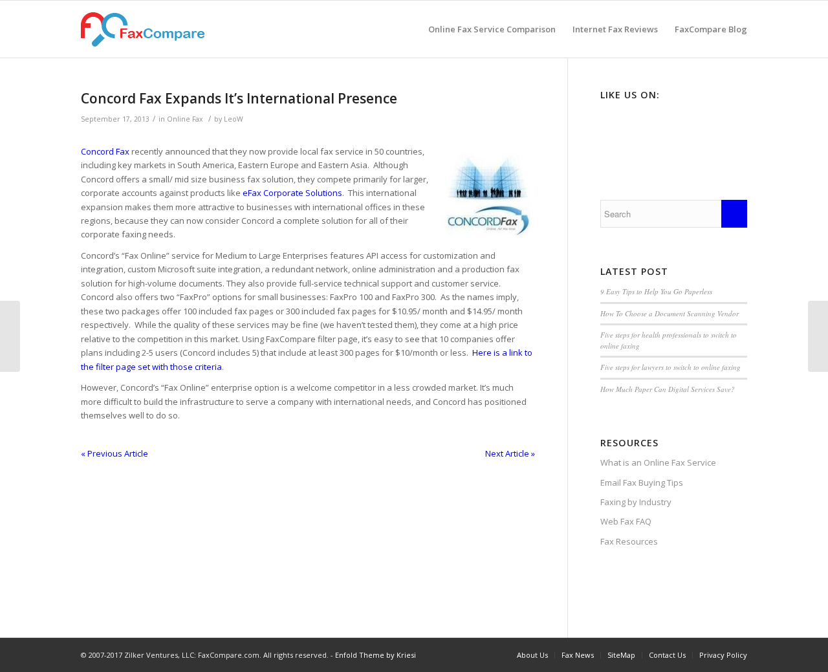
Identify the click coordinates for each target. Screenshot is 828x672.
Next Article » (510, 453)
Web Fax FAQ (625, 521)
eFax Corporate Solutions (292, 193)
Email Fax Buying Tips (641, 482)
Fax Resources (629, 541)
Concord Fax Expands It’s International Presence (239, 98)
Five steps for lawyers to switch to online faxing (670, 367)
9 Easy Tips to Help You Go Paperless (656, 291)
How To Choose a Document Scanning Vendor (669, 313)
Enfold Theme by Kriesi (375, 655)
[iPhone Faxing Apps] (818, 336)
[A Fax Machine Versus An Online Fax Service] (10, 336)
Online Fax (185, 119)
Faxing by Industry (635, 502)
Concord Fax (105, 151)
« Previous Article (114, 453)
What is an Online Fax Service (658, 462)
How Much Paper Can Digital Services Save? (667, 389)
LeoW (233, 119)
